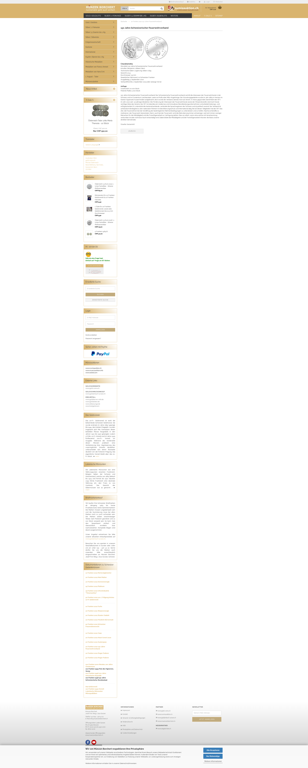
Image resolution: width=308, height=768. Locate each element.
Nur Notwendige (213, 756)
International (90, 52)
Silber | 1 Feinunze (112, 16)
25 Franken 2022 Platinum (95, 586)
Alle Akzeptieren (213, 750)
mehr (97, 456)
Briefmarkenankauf (176, 2)
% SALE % (208, 16)
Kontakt (125, 714)
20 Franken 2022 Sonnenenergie (97, 582)
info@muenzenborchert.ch (99, 719)
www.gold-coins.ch (164, 711)
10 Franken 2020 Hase (94, 633)
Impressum (126, 710)
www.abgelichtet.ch (164, 729)
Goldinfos (192, 2)
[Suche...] (161, 8)
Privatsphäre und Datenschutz (132, 729)
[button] (199, 2)
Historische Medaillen (94, 62)
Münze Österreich (92, 162)
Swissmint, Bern (91, 167)
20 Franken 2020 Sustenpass (96, 642)
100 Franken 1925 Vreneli (95, 689)
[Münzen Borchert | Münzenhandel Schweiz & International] (101, 8)
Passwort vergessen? (93, 338)
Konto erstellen (91, 335)
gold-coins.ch (90, 160)
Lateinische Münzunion (94, 691)
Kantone (89, 47)
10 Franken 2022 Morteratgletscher (98, 573)
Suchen (100, 294)
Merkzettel (219, 2)
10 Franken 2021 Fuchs (94, 606)
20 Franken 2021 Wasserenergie (97, 611)
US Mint (88, 169)
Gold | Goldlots (93, 16)
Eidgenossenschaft (93, 42)
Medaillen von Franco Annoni (97, 67)
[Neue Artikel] (114, 89)
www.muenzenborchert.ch (166, 721)
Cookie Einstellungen (129, 733)
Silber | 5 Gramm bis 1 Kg (135, 16)
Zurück (132, 131)
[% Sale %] (114, 100)
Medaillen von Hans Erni (95, 72)
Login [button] (207, 2)
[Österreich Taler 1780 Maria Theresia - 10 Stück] (100, 110)
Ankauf (197, 16)
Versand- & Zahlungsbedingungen (133, 718)
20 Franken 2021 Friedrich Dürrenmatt (99, 620)
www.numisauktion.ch (165, 714)
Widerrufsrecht (127, 722)
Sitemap (219, 16)
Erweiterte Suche (100, 300)
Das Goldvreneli (91, 687)
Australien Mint (91, 158)
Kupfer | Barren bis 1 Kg (95, 57)
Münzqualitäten (91, 693)
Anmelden (100, 330)
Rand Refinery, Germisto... (95, 165)
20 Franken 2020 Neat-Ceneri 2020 (98, 637)
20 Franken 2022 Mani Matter (96, 577)
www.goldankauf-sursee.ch (96, 539)
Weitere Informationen (213, 761)
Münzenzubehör (92, 82)
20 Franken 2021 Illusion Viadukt (97, 615)
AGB (123, 725)
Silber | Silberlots (158, 16)
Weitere (174, 16)
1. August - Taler (92, 77)
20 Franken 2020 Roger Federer (97, 653)
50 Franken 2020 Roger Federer (97, 658)
